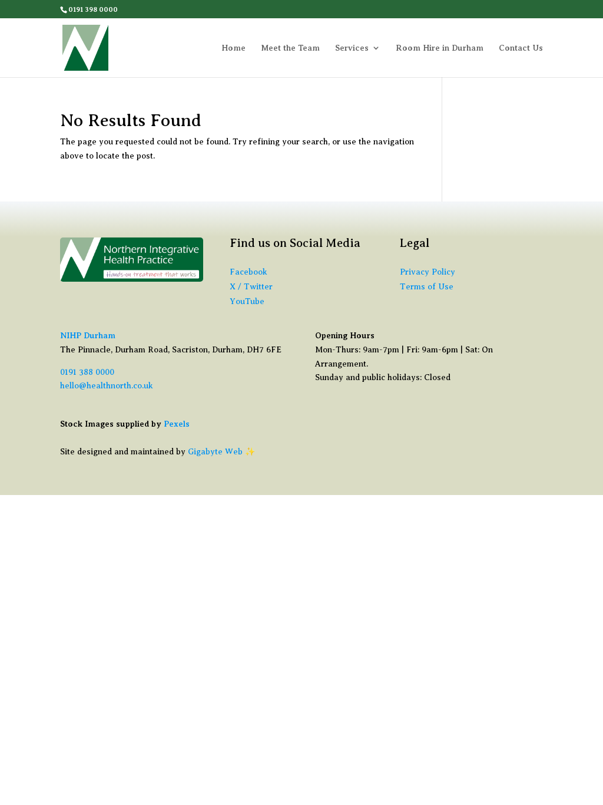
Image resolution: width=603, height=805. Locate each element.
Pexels (177, 423)
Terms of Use (426, 286)
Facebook (248, 272)
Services (352, 48)
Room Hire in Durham (439, 48)
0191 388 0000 (87, 372)
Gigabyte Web (215, 451)
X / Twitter (251, 286)
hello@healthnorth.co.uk (106, 385)
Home (233, 48)
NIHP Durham (87, 335)
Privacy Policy (427, 272)
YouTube (247, 301)
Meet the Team (290, 48)
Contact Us (521, 48)
